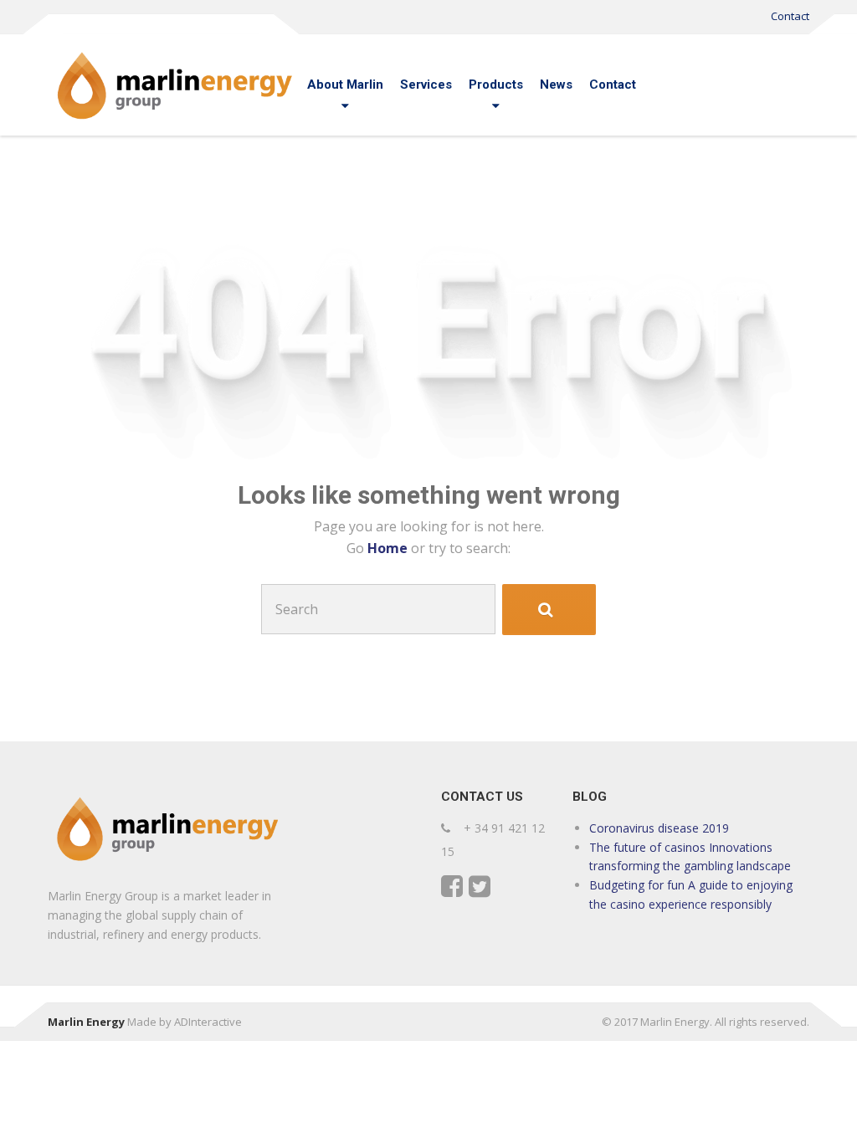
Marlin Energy (86, 1021)
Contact (790, 15)
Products (496, 84)
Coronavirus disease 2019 (659, 828)
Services (426, 84)
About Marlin (345, 84)
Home (389, 548)
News (556, 84)
